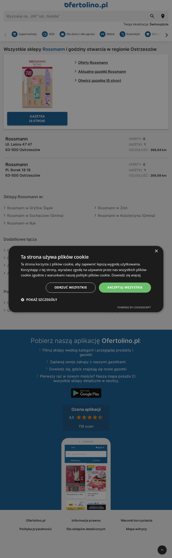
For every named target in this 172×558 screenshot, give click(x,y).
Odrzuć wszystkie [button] (70, 287)
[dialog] (86, 279)
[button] (39, 299)
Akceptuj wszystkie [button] (124, 287)
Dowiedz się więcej (126, 275)
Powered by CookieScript (134, 307)
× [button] (156, 251)
